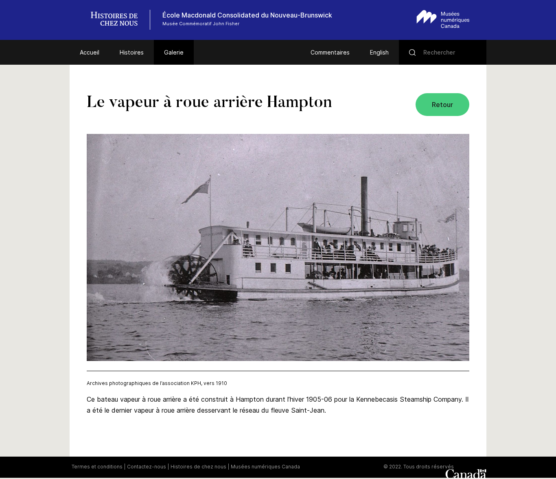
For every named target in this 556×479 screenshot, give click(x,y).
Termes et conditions (97, 467)
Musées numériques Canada (265, 467)
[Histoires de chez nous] (118, 20)
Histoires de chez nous (198, 467)
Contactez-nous (146, 467)
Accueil (89, 52)
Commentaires (330, 52)
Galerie (174, 52)
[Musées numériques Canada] (443, 19)
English (379, 52)
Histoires (132, 52)
